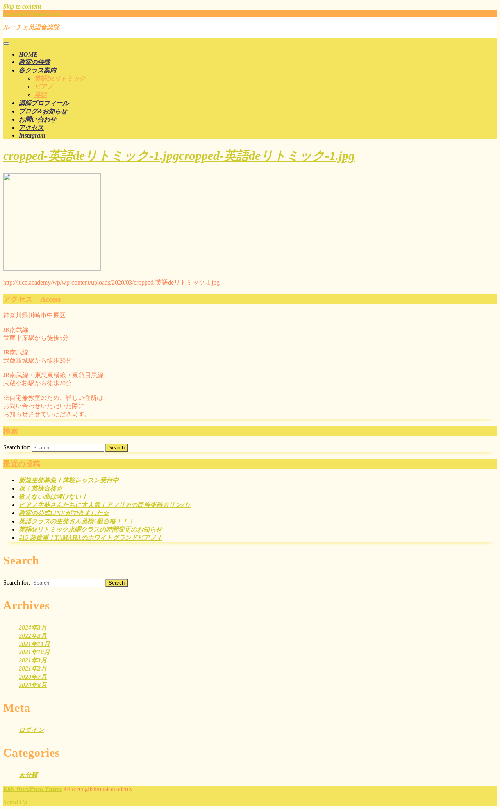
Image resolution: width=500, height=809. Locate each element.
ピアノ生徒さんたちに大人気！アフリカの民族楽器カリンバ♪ (105, 504)
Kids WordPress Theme (32, 789)
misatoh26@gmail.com (32, 13)
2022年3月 (33, 635)
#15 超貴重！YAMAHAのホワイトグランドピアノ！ (90, 537)
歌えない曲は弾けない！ (53, 496)
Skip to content (22, 6)
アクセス (31, 127)
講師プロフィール (44, 103)
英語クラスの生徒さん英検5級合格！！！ (76, 521)
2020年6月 (33, 685)
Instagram (32, 135)
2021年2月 (33, 668)
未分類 (28, 774)
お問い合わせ (37, 119)
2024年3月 (33, 627)
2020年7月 (33, 676)
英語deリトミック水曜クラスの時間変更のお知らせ (90, 529)
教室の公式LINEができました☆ (64, 513)
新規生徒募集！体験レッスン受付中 (69, 480)
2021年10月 (34, 652)
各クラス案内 (37, 70)
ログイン (31, 730)
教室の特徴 (34, 62)
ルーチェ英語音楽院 (31, 27)
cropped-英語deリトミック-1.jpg (179, 156)
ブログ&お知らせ (43, 111)
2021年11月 (34, 644)
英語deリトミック (60, 78)
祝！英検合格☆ (40, 488)
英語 (40, 94)
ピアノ (43, 86)
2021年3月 (33, 660)
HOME (28, 54)
